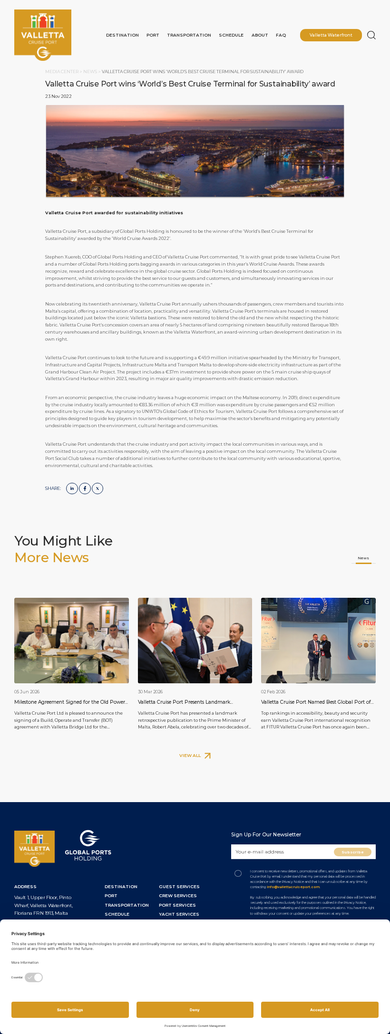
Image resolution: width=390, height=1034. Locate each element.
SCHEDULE (117, 914)
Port (152, 35)
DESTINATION (121, 886)
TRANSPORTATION (127, 905)
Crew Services (178, 895)
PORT (111, 895)
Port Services (177, 905)
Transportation (189, 35)
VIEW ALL (190, 755)
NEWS (90, 71)
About (260, 35)
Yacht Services (179, 914)
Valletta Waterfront (331, 35)
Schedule (231, 35)
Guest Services (179, 886)
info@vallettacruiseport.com (293, 887)
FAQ (281, 35)
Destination (122, 35)
